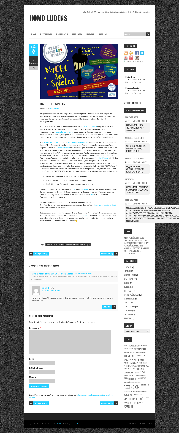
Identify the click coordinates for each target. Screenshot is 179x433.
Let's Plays (128, 290)
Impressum (132, 423)
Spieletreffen (54, 108)
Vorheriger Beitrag (40, 253)
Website (32, 377)
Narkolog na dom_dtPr (134, 137)
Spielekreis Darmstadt (52, 142)
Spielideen (77, 34)
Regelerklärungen (131, 294)
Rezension (131, 387)
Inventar (90, 34)
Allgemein (128, 271)
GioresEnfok (130, 179)
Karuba (135, 368)
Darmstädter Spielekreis (134, 245)
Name (31, 358)
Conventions (141, 352)
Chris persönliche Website (135, 237)
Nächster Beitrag (107, 253)
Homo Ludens (130, 366)
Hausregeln (62, 34)
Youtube (128, 406)
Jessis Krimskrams (142, 366)
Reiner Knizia (137, 382)
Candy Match (127, 352)
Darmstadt (49, 245)
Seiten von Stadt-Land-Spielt (105, 205)
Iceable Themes (77, 424)
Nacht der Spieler (52, 103)
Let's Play (141, 372)
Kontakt (150, 423)
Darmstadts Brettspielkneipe (136, 243)
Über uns (103, 34)
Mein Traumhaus (135, 375)
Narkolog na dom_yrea (134, 158)
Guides (126, 282)
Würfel (141, 403)
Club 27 (84, 215)
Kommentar (35, 328)
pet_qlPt (45, 287)
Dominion (132, 359)
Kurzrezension (131, 372)
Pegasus (132, 379)
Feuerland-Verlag (101, 158)
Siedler (126, 391)
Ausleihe (131, 348)
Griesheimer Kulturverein (78, 142)
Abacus (131, 345)
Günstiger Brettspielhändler (136, 248)
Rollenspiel (143, 385)
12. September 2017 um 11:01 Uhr (83, 274)
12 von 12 (127, 267)
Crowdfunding (130, 275)
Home (33, 34)
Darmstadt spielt (63, 147)
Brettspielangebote (132, 250)
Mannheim (127, 375)
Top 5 (129, 403)
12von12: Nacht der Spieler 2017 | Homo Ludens (52, 273)
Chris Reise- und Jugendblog (136, 240)
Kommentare (33, 63)
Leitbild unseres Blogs (64, 132)
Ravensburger (142, 378)
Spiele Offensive (138, 394)
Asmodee (126, 348)
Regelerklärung (128, 382)
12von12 (126, 345)
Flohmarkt (140, 360)
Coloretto (134, 352)
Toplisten (128, 314)
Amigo (136, 345)
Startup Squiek (130, 253)
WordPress (60, 424)
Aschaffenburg (143, 345)
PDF (74, 189)
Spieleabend (128, 302)
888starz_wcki (131, 199)
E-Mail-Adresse (36, 368)
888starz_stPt (131, 117)
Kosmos (140, 368)
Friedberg (126, 363)
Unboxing (127, 318)
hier (92, 194)
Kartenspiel (128, 368)
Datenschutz (141, 423)
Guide (140, 363)
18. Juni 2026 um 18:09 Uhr (51, 291)
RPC (148, 385)
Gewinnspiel (134, 363)
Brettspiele (140, 349)
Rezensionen (46, 34)
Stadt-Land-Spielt (90, 127)
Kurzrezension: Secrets (137, 120)
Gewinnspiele (129, 278)
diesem (85, 189)
